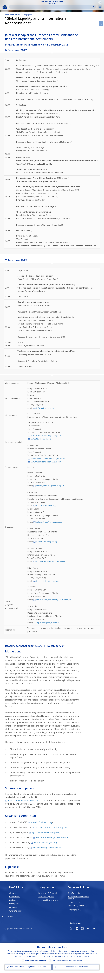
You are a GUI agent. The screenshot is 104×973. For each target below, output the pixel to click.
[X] (71, 928)
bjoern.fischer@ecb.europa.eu (49, 581)
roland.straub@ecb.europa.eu (49, 522)
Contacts (13, 907)
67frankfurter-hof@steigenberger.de (46, 436)
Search (93, 6)
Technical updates (46, 897)
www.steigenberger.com (41, 439)
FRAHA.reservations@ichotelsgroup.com (48, 459)
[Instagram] (82, 928)
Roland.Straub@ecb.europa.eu (46, 848)
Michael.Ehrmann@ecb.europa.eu (51, 828)
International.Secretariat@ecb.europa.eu (27, 801)
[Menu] (100, 7)
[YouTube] (88, 928)
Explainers (13, 900)
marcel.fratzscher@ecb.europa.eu (50, 486)
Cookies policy (74, 902)
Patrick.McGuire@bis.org (46, 542)
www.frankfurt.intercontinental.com (46, 462)
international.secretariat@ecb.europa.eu (53, 600)
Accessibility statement (77, 906)
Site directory (8, 916)
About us (13, 893)
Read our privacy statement (35, 960)
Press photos (14, 904)
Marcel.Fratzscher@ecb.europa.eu (52, 838)
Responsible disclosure (48, 900)
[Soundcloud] (93, 928)
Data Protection (74, 893)
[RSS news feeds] (99, 928)
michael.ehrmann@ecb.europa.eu (50, 562)
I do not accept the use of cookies (76, 967)
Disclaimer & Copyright (48, 893)
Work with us (14, 897)
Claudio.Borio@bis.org (46, 506)
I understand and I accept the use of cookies (28, 967)
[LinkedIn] (76, 928)
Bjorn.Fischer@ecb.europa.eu (46, 833)
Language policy (74, 909)
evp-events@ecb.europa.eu (48, 623)
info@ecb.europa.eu (45, 408)
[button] (99, 2)
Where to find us (16, 911)
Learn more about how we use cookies (67, 960)
